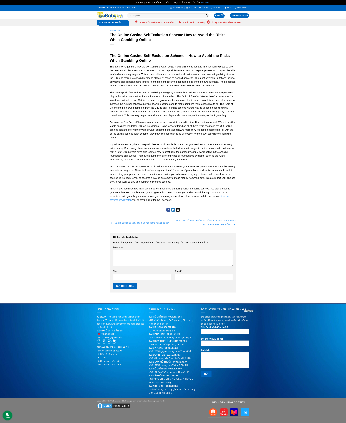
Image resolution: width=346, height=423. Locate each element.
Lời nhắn (205, 350)
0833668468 (172, 386)
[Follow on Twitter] (109, 341)
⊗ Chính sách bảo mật (108, 361)
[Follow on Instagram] (104, 341)
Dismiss (205, 2)
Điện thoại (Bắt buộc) (212, 339)
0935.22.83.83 (174, 355)
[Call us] (231, 8)
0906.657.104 (175, 317)
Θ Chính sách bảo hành (109, 364)
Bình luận (118, 247)
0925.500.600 (175, 369)
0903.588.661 (171, 348)
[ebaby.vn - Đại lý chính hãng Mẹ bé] (110, 15)
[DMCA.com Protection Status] (113, 406)
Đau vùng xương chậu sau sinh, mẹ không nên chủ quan (141, 223)
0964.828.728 (169, 327)
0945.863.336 (180, 341)
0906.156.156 (173, 334)
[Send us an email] (228, 8)
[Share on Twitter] (173, 210)
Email (178, 271)
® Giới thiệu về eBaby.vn (110, 351)
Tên (115, 271)
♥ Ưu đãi (102, 357)
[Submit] (206, 15)
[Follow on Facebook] (225, 8)
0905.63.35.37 (180, 362)
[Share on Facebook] (168, 210)
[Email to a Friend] (178, 210)
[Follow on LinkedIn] (114, 341)
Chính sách (115, 31)
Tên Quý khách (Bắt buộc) (214, 327)
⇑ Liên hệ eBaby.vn (107, 354)
